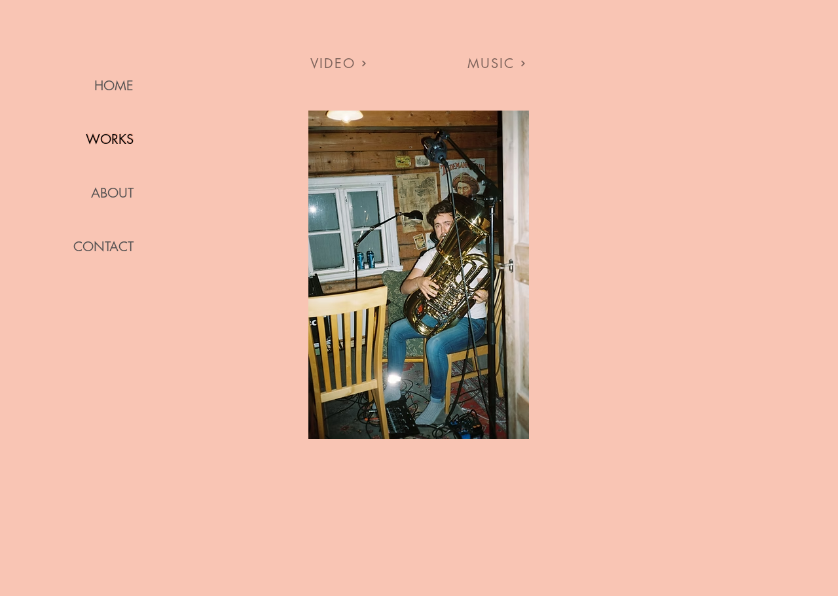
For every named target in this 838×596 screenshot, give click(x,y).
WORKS (110, 139)
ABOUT (112, 193)
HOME (114, 85)
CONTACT (103, 246)
